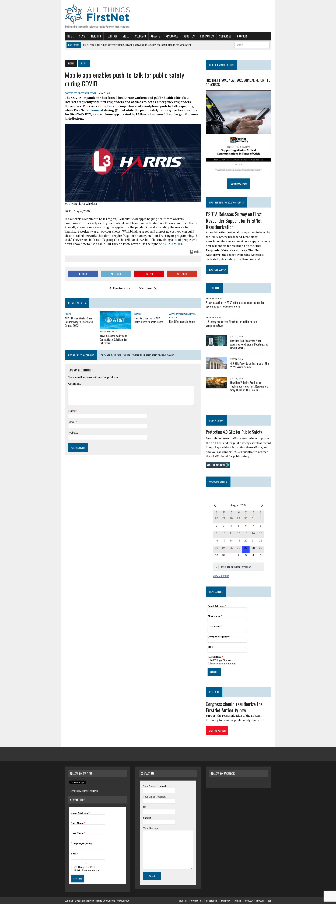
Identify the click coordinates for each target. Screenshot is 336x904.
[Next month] (262, 505)
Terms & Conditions (105, 900)
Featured (174, 317)
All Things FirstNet (221, 660)
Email (72, 422)
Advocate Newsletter (182, 314)
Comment (74, 383)
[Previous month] (215, 505)
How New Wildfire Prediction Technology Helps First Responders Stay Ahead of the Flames (249, 386)
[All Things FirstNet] (97, 16)
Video (126, 36)
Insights (95, 36)
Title (211, 646)
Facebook (225, 900)
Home (70, 36)
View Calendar (221, 575)
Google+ (249, 900)
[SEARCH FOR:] (252, 45)
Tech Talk (111, 36)
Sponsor (241, 36)
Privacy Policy (123, 900)
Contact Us (207, 36)
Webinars (140, 36)
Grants (155, 36)
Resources (172, 36)
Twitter (237, 900)
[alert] (238, 567)
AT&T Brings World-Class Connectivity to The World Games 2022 (79, 322)
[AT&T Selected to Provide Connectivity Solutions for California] (115, 327)
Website (73, 432)
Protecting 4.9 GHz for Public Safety (234, 432)
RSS (269, 900)
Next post (145, 288)
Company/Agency (219, 636)
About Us (189, 36)
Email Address (217, 606)
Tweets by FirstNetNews (84, 790)
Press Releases (108, 331)
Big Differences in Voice (182, 321)
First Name (215, 616)
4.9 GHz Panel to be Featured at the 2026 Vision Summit (249, 365)
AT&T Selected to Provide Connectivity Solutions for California (113, 339)
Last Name (215, 626)
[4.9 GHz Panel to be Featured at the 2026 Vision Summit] (216, 367)
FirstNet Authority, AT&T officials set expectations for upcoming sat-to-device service (235, 304)
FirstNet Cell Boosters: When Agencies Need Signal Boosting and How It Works (249, 344)
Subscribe (225, 36)
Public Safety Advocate (223, 663)
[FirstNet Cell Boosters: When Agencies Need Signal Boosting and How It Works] (216, 344)
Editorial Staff (87, 93)
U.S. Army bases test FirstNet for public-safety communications (231, 323)
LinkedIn (260, 900)
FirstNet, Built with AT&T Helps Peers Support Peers (148, 320)
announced (95, 110)
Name (72, 411)
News (82, 36)
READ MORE (173, 244)
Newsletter (212, 900)
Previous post (122, 288)
